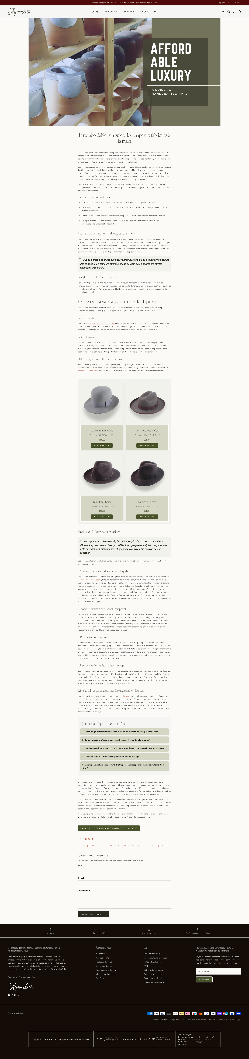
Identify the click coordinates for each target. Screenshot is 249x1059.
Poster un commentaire (93, 914)
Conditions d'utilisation (159, 1020)
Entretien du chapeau (153, 974)
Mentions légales (235, 1020)
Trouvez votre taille (152, 953)
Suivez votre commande (154, 970)
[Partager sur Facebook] (89, 839)
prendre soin (124, 696)
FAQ (146, 966)
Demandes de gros (104, 966)
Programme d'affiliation (106, 970)
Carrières (100, 978)
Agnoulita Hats (18, 1013)
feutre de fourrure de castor (89, 579)
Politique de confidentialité (218, 1020)
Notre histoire (101, 953)
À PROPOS (144, 12)
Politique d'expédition (177, 1020)
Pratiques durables (104, 962)
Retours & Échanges (152, 962)
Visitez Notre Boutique (105, 974)
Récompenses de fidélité (154, 978)
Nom (80, 865)
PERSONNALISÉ (112, 12)
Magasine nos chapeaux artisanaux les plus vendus (108, 828)
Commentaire (84, 890)
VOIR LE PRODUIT (102, 445)
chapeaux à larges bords (88, 370)
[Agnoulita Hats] (19, 12)
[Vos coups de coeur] (235, 11)
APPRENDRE (129, 12)
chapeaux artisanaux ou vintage (101, 323)
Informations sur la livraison (155, 958)
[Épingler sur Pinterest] (93, 839)
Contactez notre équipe (154, 982)
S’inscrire (204, 979)
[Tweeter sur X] (86, 839)
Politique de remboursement (196, 1020)
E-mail (81, 878)
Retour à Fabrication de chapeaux (124, 845)
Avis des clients (102, 958)
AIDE (156, 12)
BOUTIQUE (95, 12)
